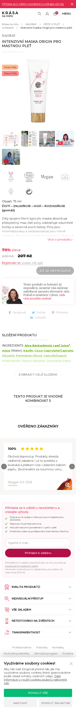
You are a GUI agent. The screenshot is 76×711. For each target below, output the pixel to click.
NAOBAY (31, 24)
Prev (4, 466)
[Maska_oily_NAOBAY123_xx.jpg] (47, 139)
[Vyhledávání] (39, 13)
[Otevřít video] (65, 139)
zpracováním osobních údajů (21, 565)
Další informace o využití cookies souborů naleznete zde (35, 679)
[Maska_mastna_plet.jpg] (29, 139)
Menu (66, 13)
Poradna (68, 653)
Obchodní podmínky (16, 653)
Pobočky (42, 647)
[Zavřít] (72, 4)
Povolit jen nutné (55, 703)
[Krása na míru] (10, 14)
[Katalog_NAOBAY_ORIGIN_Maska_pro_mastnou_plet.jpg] (11, 139)
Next (72, 466)
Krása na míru (10, 24)
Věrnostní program (46, 653)
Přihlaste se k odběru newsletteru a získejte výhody (33, 3)
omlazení (8, 27)
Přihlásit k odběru (38, 553)
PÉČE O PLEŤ (52, 24)
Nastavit (20, 703)
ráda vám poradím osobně (44, 296)
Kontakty (58, 647)
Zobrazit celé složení (38, 374)
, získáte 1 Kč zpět (22, 263)
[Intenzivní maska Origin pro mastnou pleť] (38, 91)
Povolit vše (38, 693)
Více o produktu (60, 239)
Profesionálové (21, 647)
